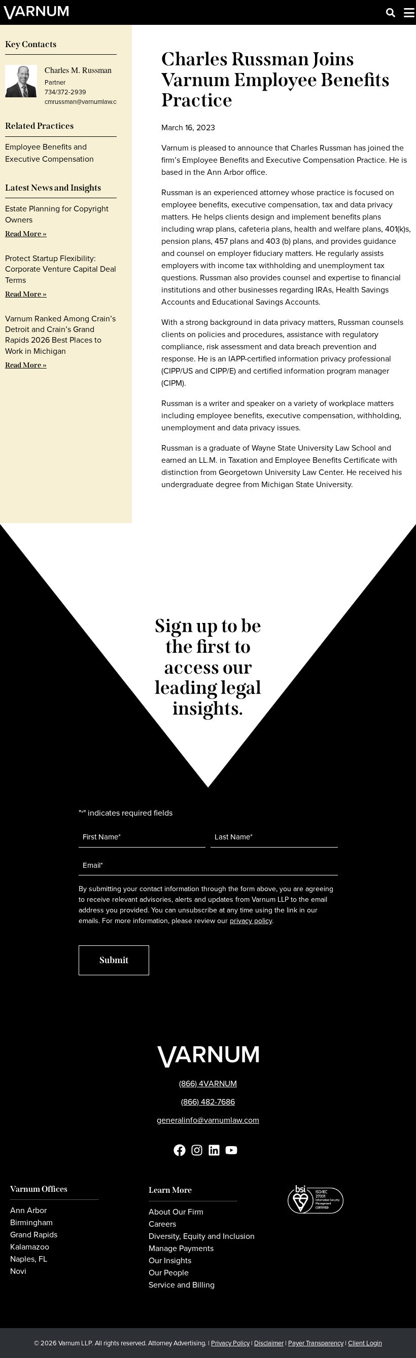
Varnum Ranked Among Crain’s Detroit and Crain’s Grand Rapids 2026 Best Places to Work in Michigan (60, 335)
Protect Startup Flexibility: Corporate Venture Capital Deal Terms (60, 269)
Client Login (365, 1343)
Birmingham (31, 1222)
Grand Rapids (33, 1234)
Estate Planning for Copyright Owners (57, 214)
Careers (162, 1224)
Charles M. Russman (78, 69)
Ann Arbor (28, 1210)
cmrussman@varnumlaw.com (85, 101)
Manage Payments (181, 1248)
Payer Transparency (315, 1343)
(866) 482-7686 (208, 1102)
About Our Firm (176, 1212)
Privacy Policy (230, 1343)
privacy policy (251, 920)
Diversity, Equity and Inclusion (202, 1236)
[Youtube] (231, 1150)
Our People (169, 1272)
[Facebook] (180, 1150)
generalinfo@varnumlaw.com (208, 1120)
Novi (18, 1271)
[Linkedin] (214, 1150)
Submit (113, 960)
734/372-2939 (65, 92)
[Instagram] (197, 1150)
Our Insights (170, 1260)
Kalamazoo (29, 1247)
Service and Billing (182, 1285)
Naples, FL (28, 1259)
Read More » (26, 234)
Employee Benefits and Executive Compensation (49, 153)
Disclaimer (269, 1343)
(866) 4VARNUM (208, 1083)
